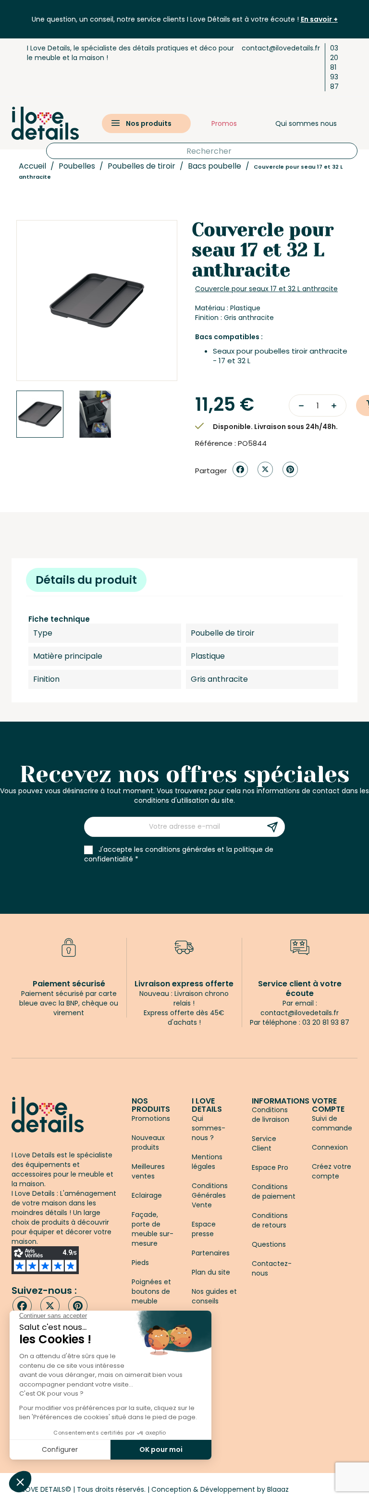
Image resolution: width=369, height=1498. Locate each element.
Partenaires (211, 1253)
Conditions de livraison (270, 1114)
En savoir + (319, 19)
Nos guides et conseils (214, 1296)
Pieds (140, 1262)
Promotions (151, 1118)
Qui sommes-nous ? (208, 1128)
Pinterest (290, 469)
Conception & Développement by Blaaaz (220, 1489)
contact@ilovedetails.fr (281, 48)
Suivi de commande (332, 1123)
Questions (269, 1244)
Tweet (265, 469)
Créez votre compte (331, 1171)
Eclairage (147, 1195)
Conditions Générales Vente (210, 1195)
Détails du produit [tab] (86, 580)
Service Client (264, 1143)
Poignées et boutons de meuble (151, 1291)
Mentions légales (207, 1161)
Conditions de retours (270, 1220)
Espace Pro (270, 1167)
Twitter (50, 1305)
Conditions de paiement (273, 1191)
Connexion (330, 1147)
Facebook (22, 1305)
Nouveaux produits (148, 1142)
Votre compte (328, 1105)
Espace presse (204, 1229)
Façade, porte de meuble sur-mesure (152, 1229)
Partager (240, 469)
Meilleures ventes (148, 1171)
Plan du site (211, 1272)
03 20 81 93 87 (334, 67)
